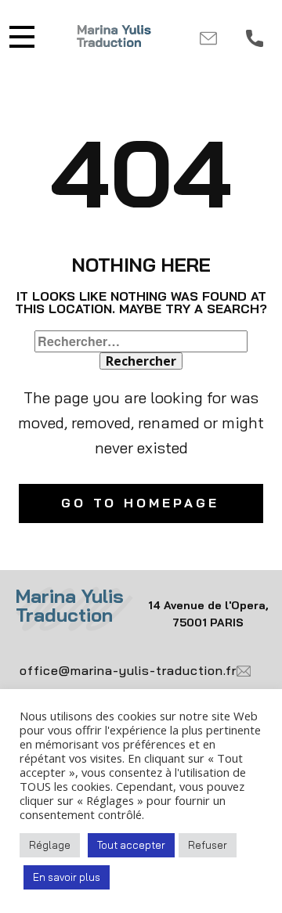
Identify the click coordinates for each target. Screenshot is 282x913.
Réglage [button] (49, 845)
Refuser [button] (207, 845)
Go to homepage (140, 503)
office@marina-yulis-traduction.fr (128, 669)
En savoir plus (66, 877)
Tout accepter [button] (131, 845)
